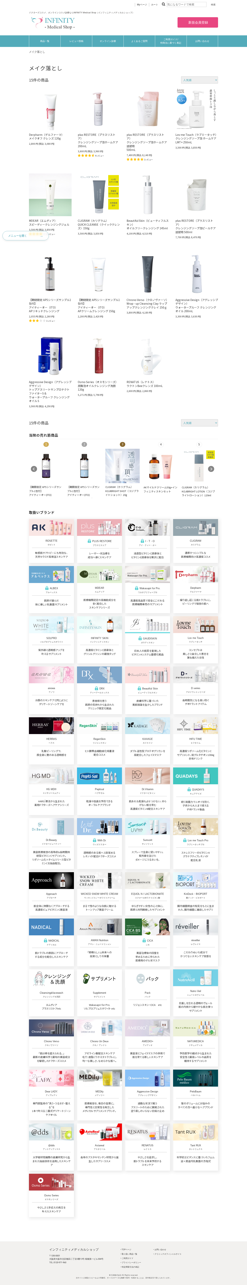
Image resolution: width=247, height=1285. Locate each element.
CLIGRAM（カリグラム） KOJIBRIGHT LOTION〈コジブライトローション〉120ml (198, 491)
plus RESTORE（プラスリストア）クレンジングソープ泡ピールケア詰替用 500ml (195, 226)
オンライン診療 (108, 41)
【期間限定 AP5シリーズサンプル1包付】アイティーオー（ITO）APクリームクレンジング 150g (99, 305)
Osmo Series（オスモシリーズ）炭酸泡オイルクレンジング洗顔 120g (98, 385)
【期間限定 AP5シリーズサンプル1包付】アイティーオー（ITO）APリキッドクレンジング (50, 305)
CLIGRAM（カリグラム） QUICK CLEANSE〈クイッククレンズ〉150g (99, 224)
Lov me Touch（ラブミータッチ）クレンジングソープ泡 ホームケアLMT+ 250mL (196, 138)
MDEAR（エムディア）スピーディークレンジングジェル (49, 222)
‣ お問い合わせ (159, 1249)
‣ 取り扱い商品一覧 (129, 1254)
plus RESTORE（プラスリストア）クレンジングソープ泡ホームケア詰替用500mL (147, 142)
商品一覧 (44, 41)
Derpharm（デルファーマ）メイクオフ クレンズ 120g (46, 136)
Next (211, 469)
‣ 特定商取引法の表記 (130, 1267)
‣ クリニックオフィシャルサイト (167, 1254)
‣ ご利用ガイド (127, 1258)
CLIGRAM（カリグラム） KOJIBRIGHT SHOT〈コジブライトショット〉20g (122, 491)
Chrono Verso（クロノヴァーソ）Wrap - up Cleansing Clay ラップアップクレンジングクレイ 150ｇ (148, 303)
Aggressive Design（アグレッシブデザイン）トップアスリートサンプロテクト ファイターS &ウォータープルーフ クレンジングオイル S (50, 391)
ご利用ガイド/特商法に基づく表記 (170, 41)
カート (154, 4)
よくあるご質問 (139, 41)
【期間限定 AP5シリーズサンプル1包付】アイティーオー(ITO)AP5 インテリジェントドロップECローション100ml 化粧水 (45, 497)
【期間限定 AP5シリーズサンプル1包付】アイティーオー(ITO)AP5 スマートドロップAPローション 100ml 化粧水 (83, 495)
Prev (34, 469)
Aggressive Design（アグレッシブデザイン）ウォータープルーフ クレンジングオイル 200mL (196, 305)
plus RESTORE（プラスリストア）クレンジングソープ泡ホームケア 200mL (98, 140)
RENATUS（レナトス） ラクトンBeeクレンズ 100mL (145, 384)
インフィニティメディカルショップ (74, 1249)
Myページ (142, 4)
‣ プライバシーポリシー (131, 1262)
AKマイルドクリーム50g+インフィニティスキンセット (160, 489)
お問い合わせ (202, 41)
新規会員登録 (198, 22)
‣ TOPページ (126, 1249)
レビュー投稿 (76, 41)
